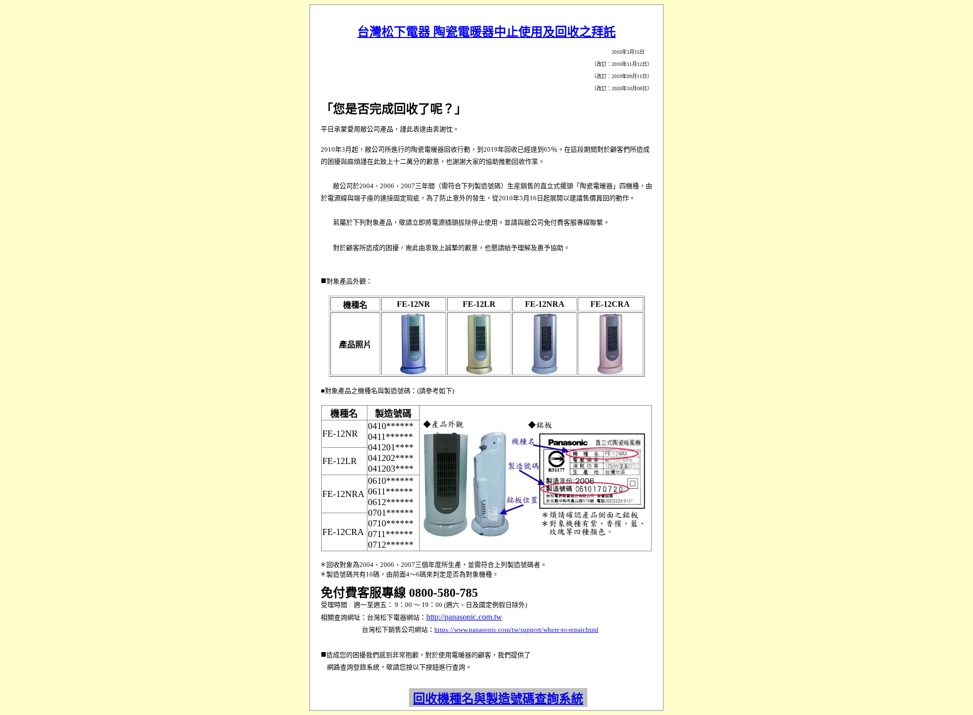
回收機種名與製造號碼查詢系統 (498, 698)
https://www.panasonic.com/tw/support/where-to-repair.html (516, 629)
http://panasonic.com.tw (464, 617)
